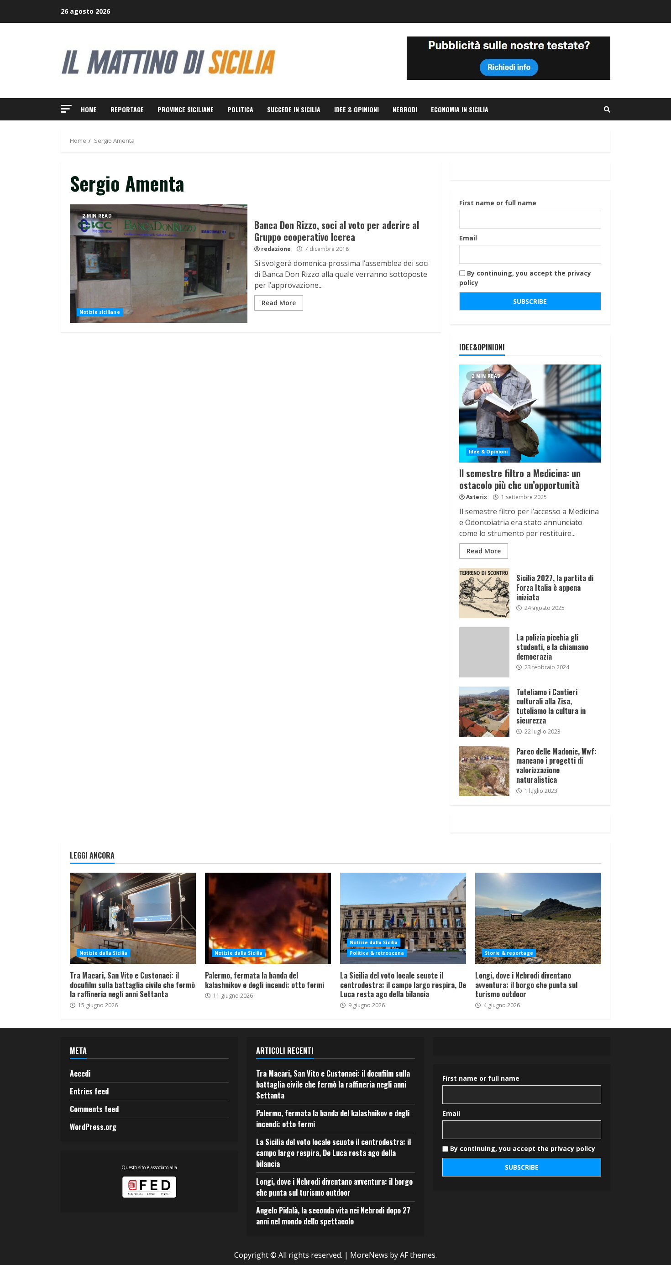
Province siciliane (185, 109)
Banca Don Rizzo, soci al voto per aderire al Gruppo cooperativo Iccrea (158, 263)
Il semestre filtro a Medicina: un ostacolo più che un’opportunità (530, 413)
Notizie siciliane (99, 312)
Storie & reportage (509, 953)
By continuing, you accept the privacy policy (525, 278)
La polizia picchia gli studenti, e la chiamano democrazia (484, 652)
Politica (240, 109)
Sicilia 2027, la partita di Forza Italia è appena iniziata (484, 593)
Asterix (476, 497)
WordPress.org (93, 1126)
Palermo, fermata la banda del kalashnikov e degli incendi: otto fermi (268, 918)
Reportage (127, 109)
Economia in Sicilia (459, 109)
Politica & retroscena (377, 953)
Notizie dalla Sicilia (103, 953)
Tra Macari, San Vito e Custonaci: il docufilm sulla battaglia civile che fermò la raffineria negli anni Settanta (133, 918)
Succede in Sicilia (293, 109)
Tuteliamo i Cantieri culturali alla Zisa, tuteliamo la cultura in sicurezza (484, 712)
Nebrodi (405, 109)
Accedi (80, 1073)
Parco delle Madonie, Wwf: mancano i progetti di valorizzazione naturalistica (484, 771)
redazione (276, 249)
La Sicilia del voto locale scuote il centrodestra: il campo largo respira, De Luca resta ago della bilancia (403, 918)
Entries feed (89, 1091)
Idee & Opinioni (356, 109)
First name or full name (497, 202)
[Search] (607, 109)
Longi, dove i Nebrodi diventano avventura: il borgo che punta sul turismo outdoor (538, 918)
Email (468, 238)
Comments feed (94, 1109)
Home (89, 109)
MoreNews (369, 1255)
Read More (279, 302)
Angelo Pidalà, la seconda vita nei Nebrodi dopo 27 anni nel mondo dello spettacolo (333, 1216)
